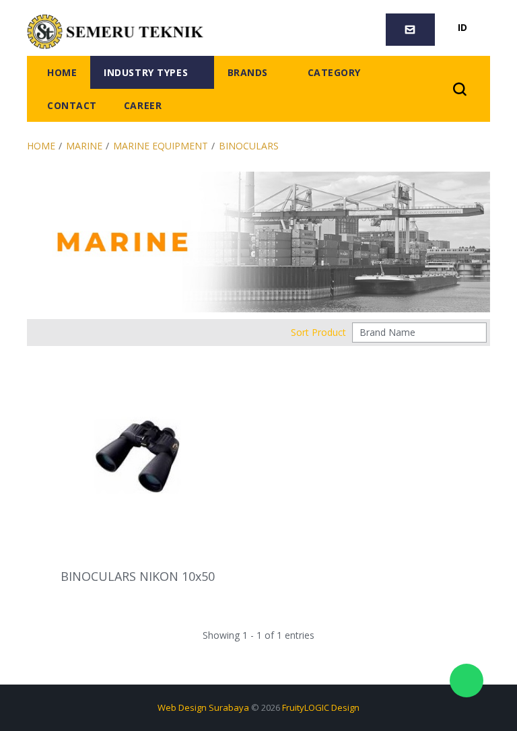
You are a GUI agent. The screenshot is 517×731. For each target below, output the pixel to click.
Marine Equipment (160, 145)
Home (41, 145)
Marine (84, 145)
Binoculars (249, 145)
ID (462, 27)
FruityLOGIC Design (320, 707)
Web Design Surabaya (203, 707)
